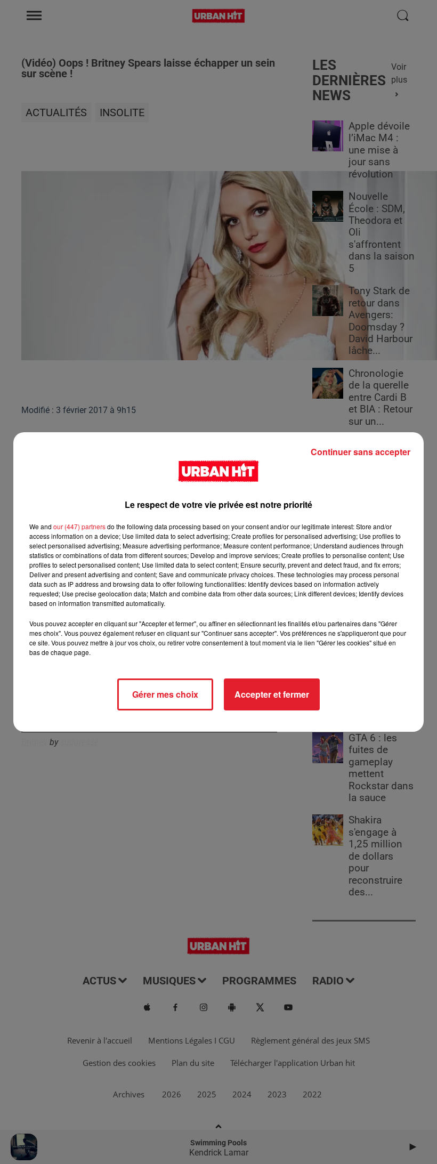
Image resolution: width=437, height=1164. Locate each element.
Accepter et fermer (271, 694)
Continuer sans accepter (360, 452)
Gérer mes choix (165, 694)
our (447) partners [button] (79, 526)
